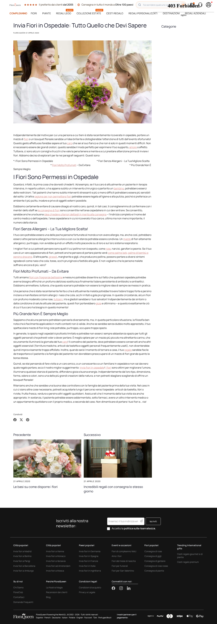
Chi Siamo (18, 587)
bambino (119, 188)
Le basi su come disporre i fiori (35, 486)
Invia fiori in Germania (89, 551)
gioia (98, 303)
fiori (26, 139)
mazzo (127, 239)
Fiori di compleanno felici (124, 551)
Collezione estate (89, 13)
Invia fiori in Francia (88, 560)
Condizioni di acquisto (90, 587)
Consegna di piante (154, 570)
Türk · (95, 617)
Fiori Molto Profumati (64, 165)
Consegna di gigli (152, 556)
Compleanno (18, 13)
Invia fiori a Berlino (22, 556)
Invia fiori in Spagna (88, 556)
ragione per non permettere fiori (52, 196)
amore (133, 147)
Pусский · (88, 617)
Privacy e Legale (87, 592)
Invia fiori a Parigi (21, 560)
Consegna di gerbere (154, 560)
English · (80, 617)
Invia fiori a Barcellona (24, 565)
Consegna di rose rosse (156, 565)
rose (108, 248)
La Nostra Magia (54, 587)
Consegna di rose (153, 551)
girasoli (53, 256)
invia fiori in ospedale (92, 367)
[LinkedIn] (128, 588)
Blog (48, 597)
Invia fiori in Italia (87, 565)
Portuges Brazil (104, 617)
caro (69, 143)
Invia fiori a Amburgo (23, 570)
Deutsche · (56, 617)
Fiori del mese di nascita (124, 560)
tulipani (58, 299)
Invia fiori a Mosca (55, 570)
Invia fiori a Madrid (22, 551)
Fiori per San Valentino (123, 570)
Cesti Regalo (114, 13)
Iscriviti (153, 521)
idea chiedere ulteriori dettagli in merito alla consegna (75, 214)
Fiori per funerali (120, 565)
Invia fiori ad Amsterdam (58, 565)
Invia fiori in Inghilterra (90, 570)
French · (47, 617)
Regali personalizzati (143, 13)
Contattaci (18, 597)
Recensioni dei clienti (56, 592)
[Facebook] (115, 588)
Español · (40, 617)
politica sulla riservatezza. (140, 528)
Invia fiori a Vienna (55, 551)
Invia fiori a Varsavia (56, 560)
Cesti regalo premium (188, 561)
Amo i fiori (117, 556)
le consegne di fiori (49, 210)
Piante (46, 13)
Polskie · (72, 617)
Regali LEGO (63, 13)
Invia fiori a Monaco (55, 556)
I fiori (108, 367)
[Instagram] (123, 588)
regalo (128, 350)
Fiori (34, 13)
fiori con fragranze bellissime (46, 277)
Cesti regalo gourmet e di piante (190, 555)
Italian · (65, 617)
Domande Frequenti (23, 602)
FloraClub (18, 592)
